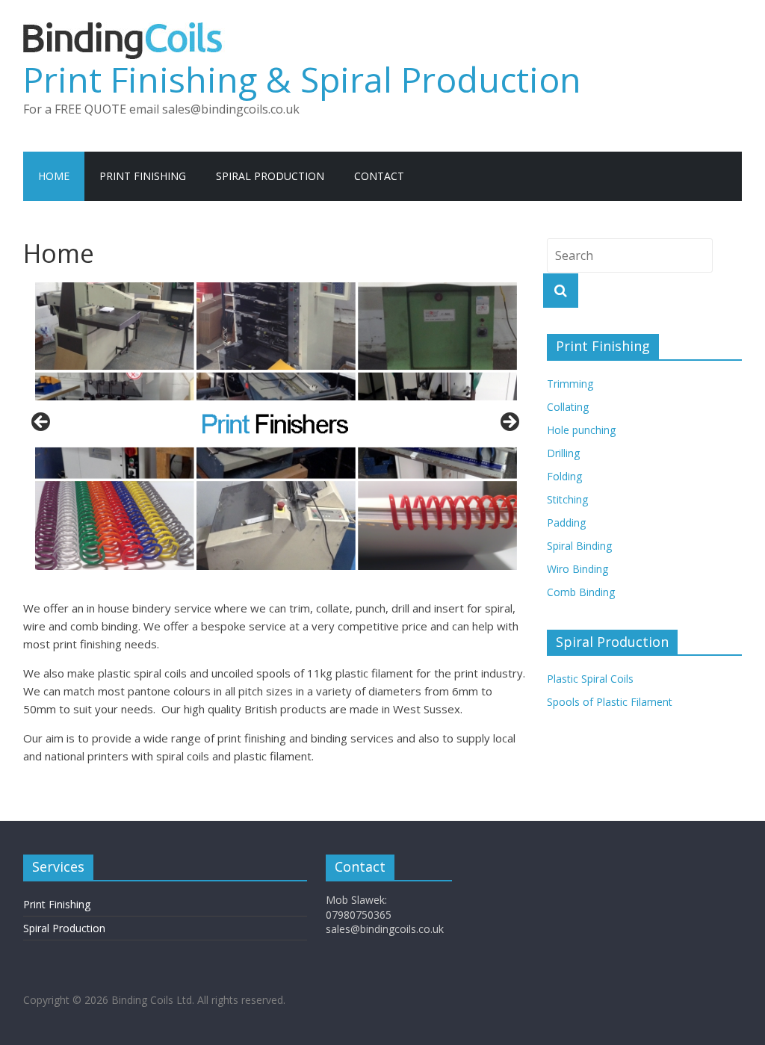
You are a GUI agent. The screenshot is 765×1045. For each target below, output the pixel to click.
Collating (568, 407)
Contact (379, 176)
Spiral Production (270, 176)
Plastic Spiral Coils (590, 679)
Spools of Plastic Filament (609, 702)
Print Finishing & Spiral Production (302, 79)
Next (509, 423)
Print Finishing (142, 176)
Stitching (567, 499)
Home (53, 176)
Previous (42, 423)
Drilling (563, 453)
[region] (275, 426)
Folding (564, 476)
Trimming (570, 383)
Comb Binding (581, 592)
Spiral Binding (579, 546)
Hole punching (581, 430)
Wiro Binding (577, 569)
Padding (566, 522)
